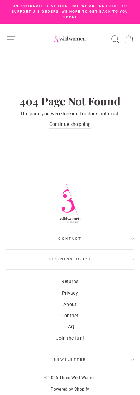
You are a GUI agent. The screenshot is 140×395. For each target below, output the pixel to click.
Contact (70, 238)
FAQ (69, 327)
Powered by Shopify (70, 389)
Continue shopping (70, 124)
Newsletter (70, 359)
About (70, 304)
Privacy (70, 293)
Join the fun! (70, 338)
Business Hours (70, 259)
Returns (69, 281)
